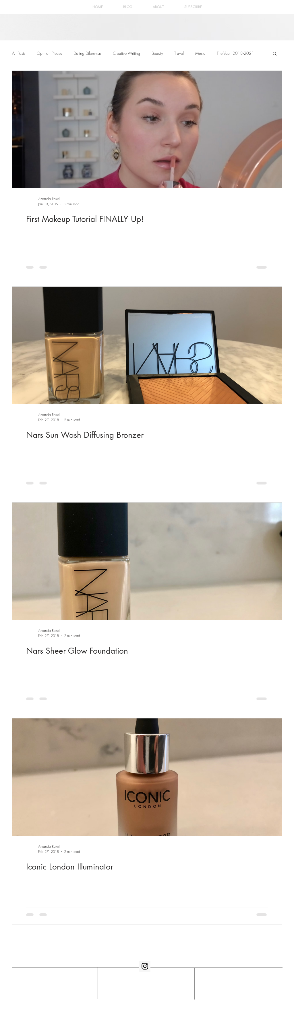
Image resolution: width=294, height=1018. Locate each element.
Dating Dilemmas (87, 53)
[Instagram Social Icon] (144, 966)
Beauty (157, 53)
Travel (179, 53)
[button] (274, 54)
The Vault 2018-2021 (235, 53)
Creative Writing (126, 53)
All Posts (18, 53)
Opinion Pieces (49, 53)
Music (200, 53)
